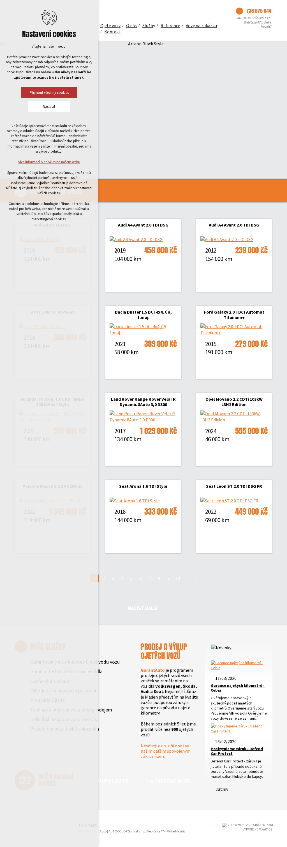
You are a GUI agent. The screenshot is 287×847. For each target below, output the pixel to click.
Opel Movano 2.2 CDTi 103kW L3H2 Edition (234, 401)
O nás (131, 25)
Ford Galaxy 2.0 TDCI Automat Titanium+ (234, 314)
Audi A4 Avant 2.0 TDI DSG (143, 225)
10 (177, 578)
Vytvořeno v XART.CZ (257, 829)
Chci (106, 780)
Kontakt (112, 31)
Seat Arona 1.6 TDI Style (143, 486)
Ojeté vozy (110, 25)
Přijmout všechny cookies (49, 92)
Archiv (222, 789)
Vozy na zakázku (201, 25)
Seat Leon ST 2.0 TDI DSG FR (234, 486)
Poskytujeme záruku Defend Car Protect (237, 751)
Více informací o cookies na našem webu (49, 162)
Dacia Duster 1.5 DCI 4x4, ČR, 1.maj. (143, 314)
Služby (148, 25)
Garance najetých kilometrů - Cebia (238, 688)
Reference (170, 25)
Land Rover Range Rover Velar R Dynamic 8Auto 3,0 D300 (143, 401)
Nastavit (49, 106)
